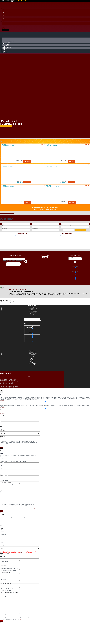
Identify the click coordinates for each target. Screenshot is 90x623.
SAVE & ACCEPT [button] (3, 413)
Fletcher (48, 185)
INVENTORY (2, 213)
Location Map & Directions (32, 368)
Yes (1, 598)
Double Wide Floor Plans (33, 347)
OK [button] (25, 389)
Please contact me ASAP (5, 586)
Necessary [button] (2, 400)
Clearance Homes (8, 15)
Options (6, 24)
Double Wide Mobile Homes (10, 11)
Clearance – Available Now (33, 311)
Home (33, 307)
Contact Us (32, 361)
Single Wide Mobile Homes (10, 9)
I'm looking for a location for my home (8, 487)
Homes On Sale (5, 30)
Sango (48, 165)
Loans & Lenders (33, 351)
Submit (1, 447)
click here (22, 491)
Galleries (4, 17)
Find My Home (33, 309)
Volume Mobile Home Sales (33, 352)
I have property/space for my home (8, 484)
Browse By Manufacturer (10, 14)
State (2, 542)
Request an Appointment (3, 1)
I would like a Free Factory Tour (7, 590)
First (1, 422)
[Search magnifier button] (75, 262)
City (1, 539)
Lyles (47, 144)
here (20, 446)
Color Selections (8, 22)
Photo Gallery (8, 18)
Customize (4, 21)
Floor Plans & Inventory (33, 308)
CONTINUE (45, 257)
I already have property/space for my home (9, 568)
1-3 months (3, 574)
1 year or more (4, 581)
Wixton (4, 144)
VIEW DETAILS (27, 161)
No (1, 601)
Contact (3, 27)
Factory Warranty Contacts (33, 315)
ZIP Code (2, 545)
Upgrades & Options (33, 313)
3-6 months (3, 577)
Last (1, 424)
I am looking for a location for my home (8, 570)
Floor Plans (4, 8)
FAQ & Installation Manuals (33, 353)
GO (25, 261)
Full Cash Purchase (4, 478)
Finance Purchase (4, 480)
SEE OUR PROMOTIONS (6, 126)
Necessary (2, 402)
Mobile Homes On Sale (33, 310)
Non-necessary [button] (3, 407)
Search (3, 28)
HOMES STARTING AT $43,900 (22, 0)
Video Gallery (7, 19)
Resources (4, 25)
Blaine (4, 185)
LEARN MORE (22, 247)
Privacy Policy (33, 354)
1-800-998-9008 (49, 206)
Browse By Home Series (9, 12)
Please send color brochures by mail (8, 588)
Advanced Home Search (33, 350)
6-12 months (3, 579)
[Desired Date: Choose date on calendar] (0, 437)
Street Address (3, 534)
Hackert (4, 165)
